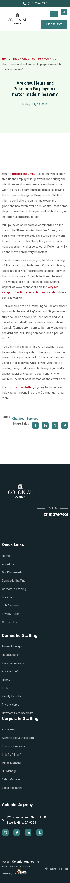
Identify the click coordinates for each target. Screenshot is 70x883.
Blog (16, 58)
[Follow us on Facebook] (16, 832)
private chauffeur (24, 173)
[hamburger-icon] (54, 14)
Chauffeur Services (35, 58)
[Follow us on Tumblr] (39, 832)
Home (6, 58)
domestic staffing (22, 387)
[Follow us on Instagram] (5, 832)
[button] (64, 12)
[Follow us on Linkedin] (28, 832)
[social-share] (35, 425)
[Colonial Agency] (17, 19)
